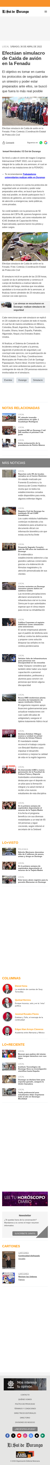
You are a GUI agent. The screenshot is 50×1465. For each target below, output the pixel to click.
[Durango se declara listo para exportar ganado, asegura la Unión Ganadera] (9, 1080)
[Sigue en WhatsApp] (41, 142)
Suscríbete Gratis (25, 1233)
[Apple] (37, 1435)
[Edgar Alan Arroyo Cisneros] (7, 1030)
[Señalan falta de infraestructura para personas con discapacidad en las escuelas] (9, 672)
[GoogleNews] (31, 1435)
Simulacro (38, 380)
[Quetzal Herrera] (7, 1002)
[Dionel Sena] (7, 988)
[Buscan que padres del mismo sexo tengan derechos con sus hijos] (9, 1054)
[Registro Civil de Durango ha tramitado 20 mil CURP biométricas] (9, 523)
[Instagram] (25, 1435)
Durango (22, 380)
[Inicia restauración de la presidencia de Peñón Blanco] (9, 443)
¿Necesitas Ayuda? (25, 1429)
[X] (13, 1435)
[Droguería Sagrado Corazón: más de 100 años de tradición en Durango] (9, 561)
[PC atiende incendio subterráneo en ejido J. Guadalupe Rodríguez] (9, 418)
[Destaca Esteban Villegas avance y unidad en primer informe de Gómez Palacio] (9, 746)
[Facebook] (7, 1435)
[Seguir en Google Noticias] (46, 142)
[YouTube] (19, 1435)
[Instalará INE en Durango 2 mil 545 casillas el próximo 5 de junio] (9, 431)
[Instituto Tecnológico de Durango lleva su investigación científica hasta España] (9, 1067)
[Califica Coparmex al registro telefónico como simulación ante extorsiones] (9, 634)
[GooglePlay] (43, 1435)
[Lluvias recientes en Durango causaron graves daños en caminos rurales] (9, 598)
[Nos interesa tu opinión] (25, 1384)
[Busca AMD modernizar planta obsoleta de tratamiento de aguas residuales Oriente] (9, 709)
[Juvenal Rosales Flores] (7, 1016)
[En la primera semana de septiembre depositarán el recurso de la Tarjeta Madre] (9, 818)
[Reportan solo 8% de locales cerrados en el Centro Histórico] (9, 487)
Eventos (8, 380)
